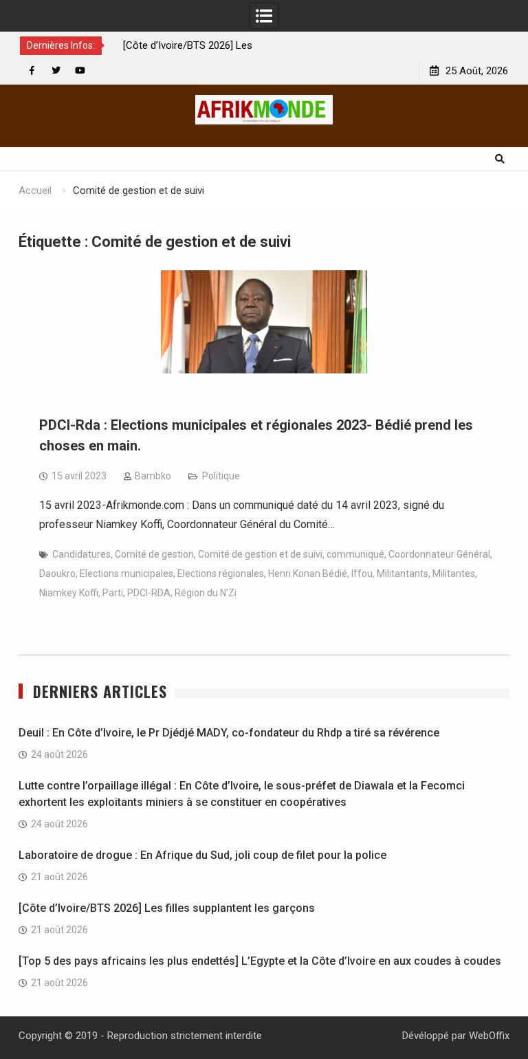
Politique (221, 475)
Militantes (453, 573)
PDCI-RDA (148, 592)
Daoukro (57, 573)
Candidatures (81, 554)
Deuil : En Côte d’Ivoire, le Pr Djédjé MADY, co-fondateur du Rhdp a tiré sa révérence (229, 732)
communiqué (355, 554)
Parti (112, 592)
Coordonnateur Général (439, 554)
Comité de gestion (154, 554)
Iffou (362, 573)
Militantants (402, 573)
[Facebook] (32, 70)
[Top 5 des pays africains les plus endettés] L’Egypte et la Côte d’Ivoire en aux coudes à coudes (260, 961)
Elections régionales (220, 573)
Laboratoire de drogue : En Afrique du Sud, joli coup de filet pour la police (202, 855)
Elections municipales (126, 573)
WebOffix (489, 1035)
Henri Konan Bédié (307, 573)
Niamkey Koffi (68, 592)
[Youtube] (80, 70)
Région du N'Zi (205, 592)
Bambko (153, 475)
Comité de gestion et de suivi (260, 554)
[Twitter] (56, 70)
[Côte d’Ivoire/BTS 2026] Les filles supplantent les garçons (167, 908)
